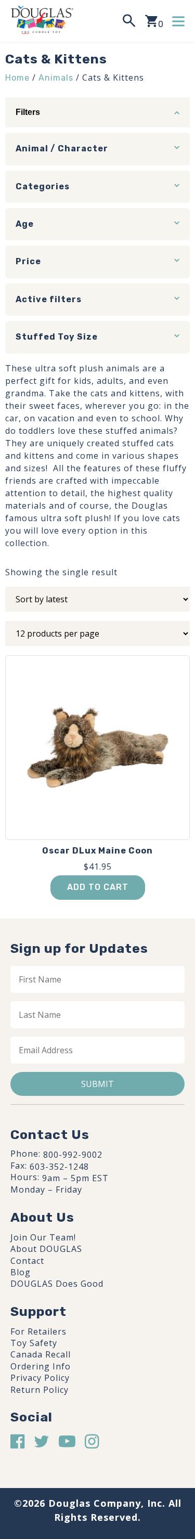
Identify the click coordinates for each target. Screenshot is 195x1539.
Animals (55, 78)
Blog (20, 1272)
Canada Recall (40, 1354)
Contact (27, 1260)
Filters (28, 112)
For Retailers (38, 1331)
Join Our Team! (43, 1237)
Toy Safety (33, 1343)
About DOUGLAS (46, 1249)
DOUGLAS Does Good (56, 1283)
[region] (97, 1447)
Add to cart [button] (97, 887)
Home (17, 78)
